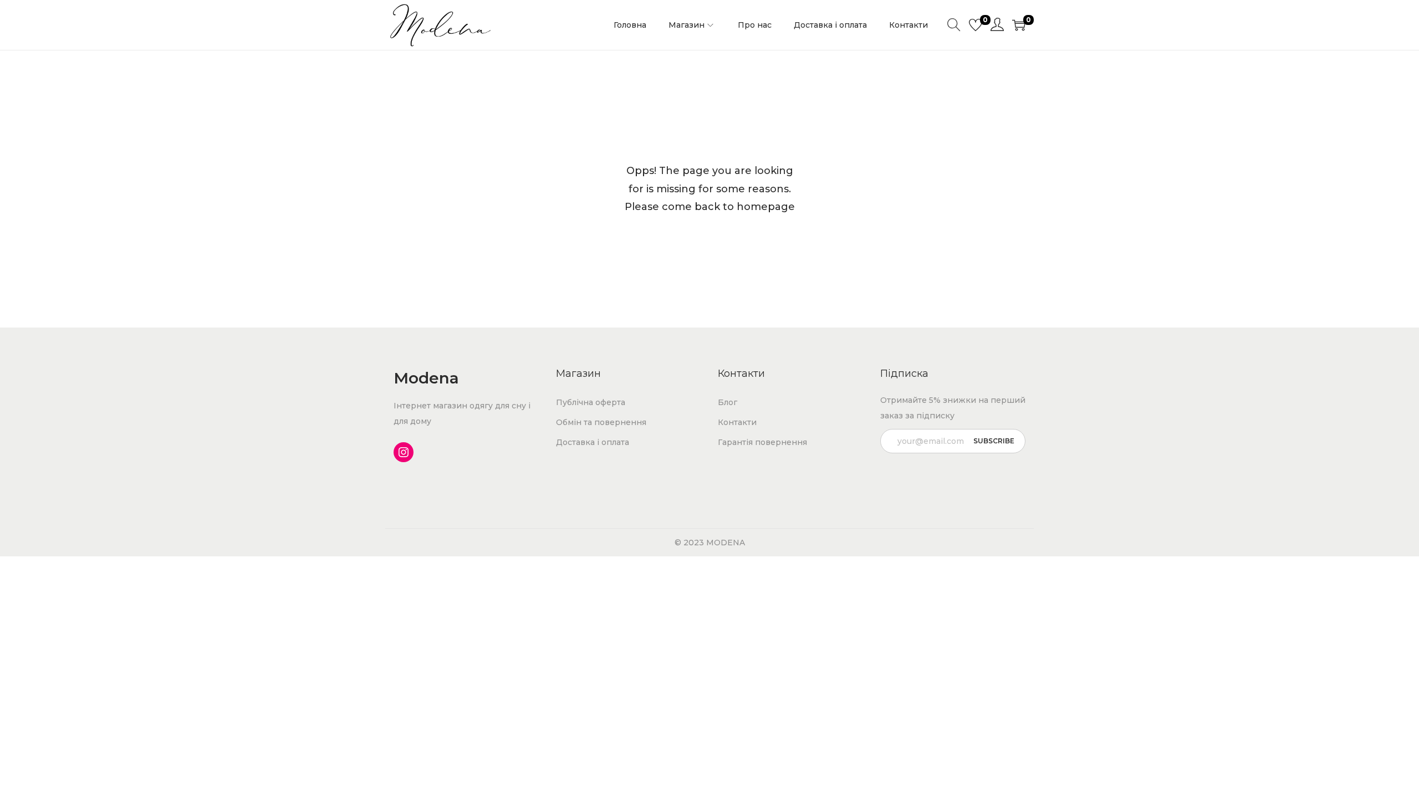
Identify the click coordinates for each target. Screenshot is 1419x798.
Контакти (737, 422)
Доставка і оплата (592, 442)
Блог (727, 402)
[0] (975, 25)
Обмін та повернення (601, 422)
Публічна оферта (590, 402)
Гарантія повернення (762, 442)
